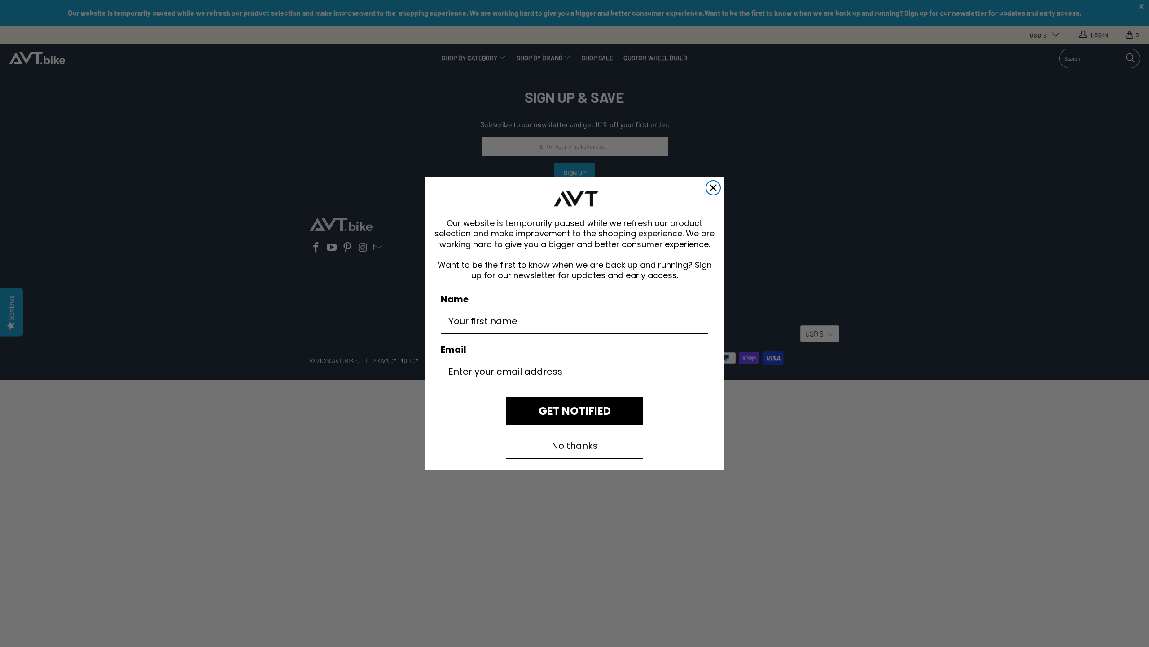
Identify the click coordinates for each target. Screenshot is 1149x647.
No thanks (575, 445)
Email (453, 349)
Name (455, 299)
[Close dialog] (713, 188)
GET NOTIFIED (575, 410)
